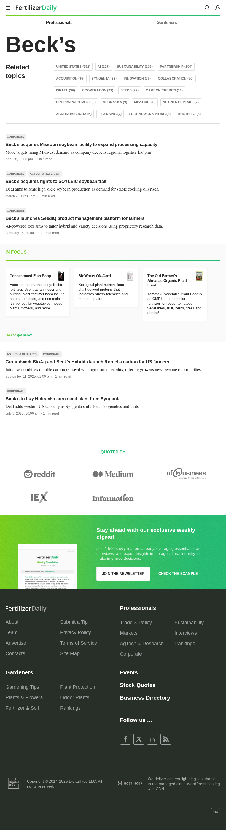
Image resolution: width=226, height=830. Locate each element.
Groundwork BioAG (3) (150, 114)
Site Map (70, 653)
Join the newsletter (123, 574)
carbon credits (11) (164, 90)
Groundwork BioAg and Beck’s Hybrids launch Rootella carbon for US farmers (87, 361)
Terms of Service (78, 642)
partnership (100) (176, 67)
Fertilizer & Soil (22, 707)
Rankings (184, 643)
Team (12, 632)
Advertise (16, 642)
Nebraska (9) (115, 102)
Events (129, 672)
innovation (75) (137, 78)
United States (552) (73, 67)
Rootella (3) (189, 114)
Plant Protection (77, 687)
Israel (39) (65, 90)
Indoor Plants (74, 697)
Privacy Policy (75, 632)
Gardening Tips (22, 687)
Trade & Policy (136, 622)
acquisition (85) (70, 78)
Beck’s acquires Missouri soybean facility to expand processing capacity (81, 144)
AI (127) (104, 67)
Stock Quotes (137, 685)
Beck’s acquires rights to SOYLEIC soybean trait (56, 181)
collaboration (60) (175, 78)
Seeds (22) (129, 90)
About (12, 622)
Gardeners (167, 22)
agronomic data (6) (74, 114)
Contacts (15, 653)
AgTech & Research (45, 173)
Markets (129, 633)
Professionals (59, 22)
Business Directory (145, 698)
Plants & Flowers (24, 697)
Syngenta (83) (104, 78)
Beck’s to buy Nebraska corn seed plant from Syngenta (63, 398)
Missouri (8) (144, 102)
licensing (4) (110, 114)
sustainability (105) (135, 67)
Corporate (15, 136)
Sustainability (189, 622)
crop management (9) (76, 102)
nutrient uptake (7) (181, 102)
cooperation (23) (97, 90)
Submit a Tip (74, 622)
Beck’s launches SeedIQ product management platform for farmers (75, 218)
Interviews (185, 633)
